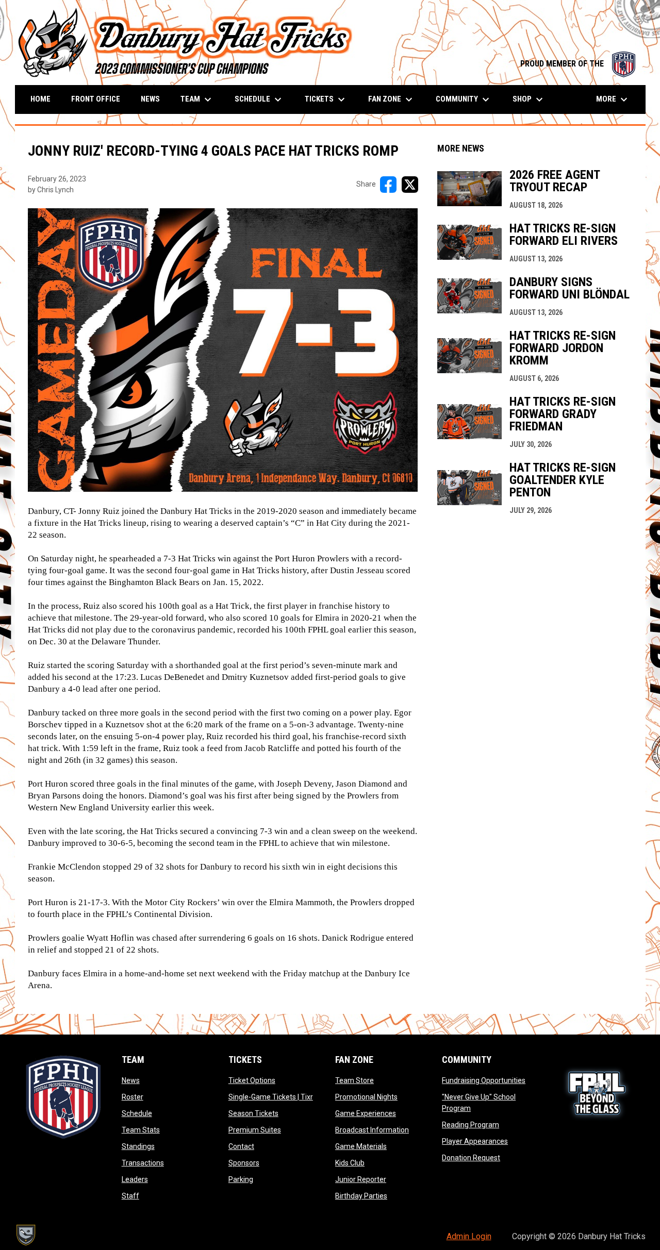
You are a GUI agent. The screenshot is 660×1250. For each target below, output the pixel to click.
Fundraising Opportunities (483, 1080)
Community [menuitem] (464, 99)
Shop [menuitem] (529, 99)
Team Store (354, 1080)
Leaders (135, 1179)
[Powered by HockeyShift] (25, 1235)
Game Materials (361, 1146)
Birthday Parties (361, 1196)
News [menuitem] (150, 99)
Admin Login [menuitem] (469, 1236)
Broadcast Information (372, 1130)
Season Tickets (253, 1113)
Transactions (143, 1163)
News (131, 1080)
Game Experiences (365, 1113)
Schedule (137, 1113)
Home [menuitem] (40, 99)
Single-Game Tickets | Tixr (270, 1097)
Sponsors (243, 1163)
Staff (130, 1196)
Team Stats (141, 1130)
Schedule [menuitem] (259, 99)
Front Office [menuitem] (95, 99)
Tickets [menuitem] (326, 99)
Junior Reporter (360, 1179)
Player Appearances (475, 1141)
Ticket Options (251, 1080)
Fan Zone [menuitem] (391, 99)
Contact (241, 1146)
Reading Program (470, 1125)
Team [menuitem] (197, 99)
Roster (132, 1097)
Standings (138, 1146)
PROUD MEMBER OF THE (577, 64)
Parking (240, 1179)
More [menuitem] (613, 99)
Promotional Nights (366, 1097)
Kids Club (350, 1163)
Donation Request (471, 1158)
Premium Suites (254, 1130)
